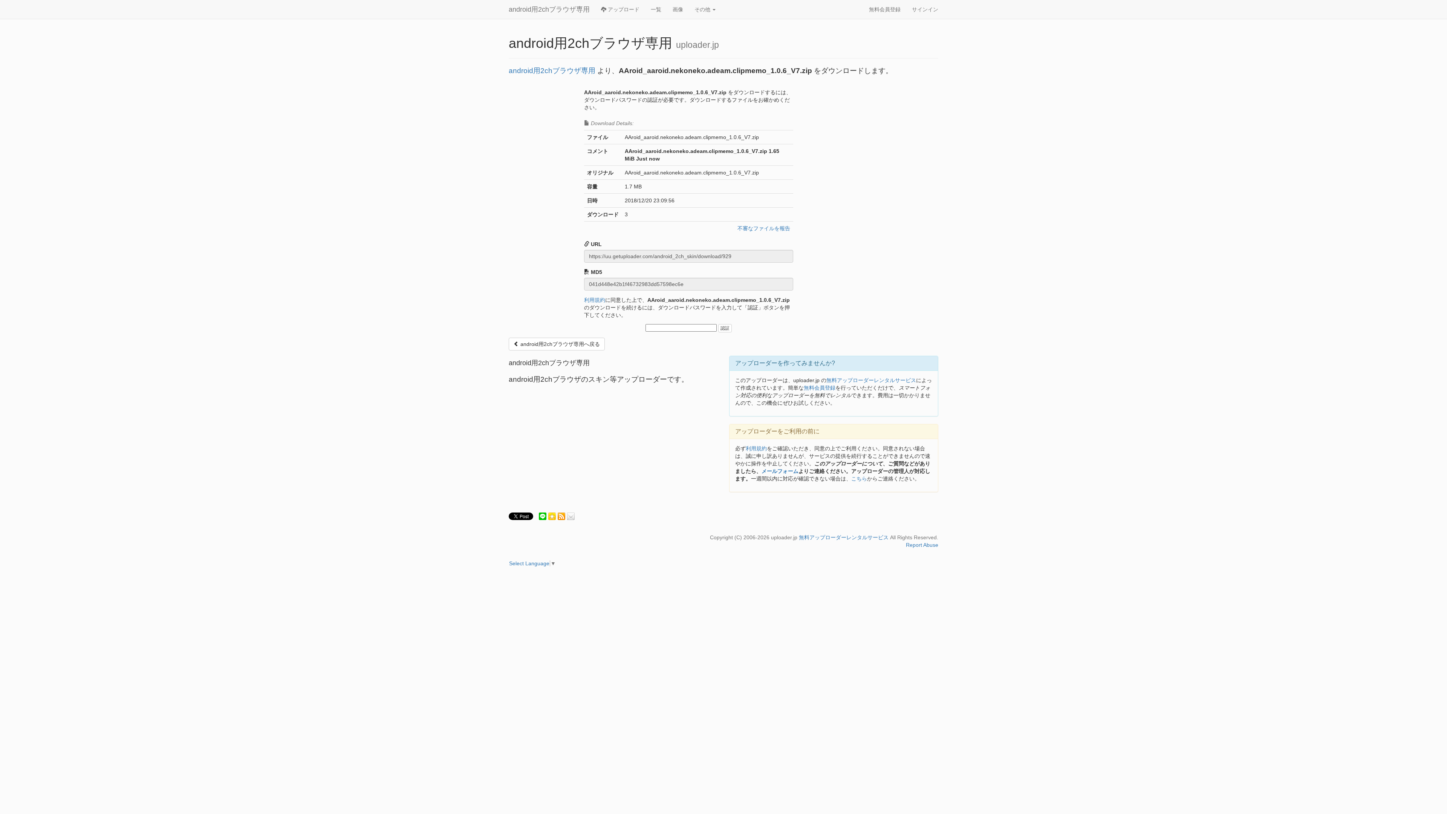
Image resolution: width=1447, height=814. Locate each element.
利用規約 (594, 300)
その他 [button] (703, 9)
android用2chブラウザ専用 (549, 9)
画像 (678, 9)
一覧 (656, 9)
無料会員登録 (885, 9)
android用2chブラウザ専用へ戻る (559, 344)
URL (595, 244)
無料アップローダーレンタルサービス (871, 380)
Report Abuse (922, 545)
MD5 (595, 272)
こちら (859, 479)
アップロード (622, 9)
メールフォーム (780, 471)
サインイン (925, 9)
